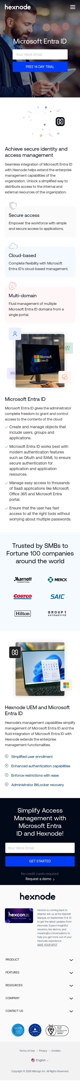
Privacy (43, 1050)
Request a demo (38, 879)
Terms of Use (27, 1050)
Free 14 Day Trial (40, 67)
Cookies (56, 1050)
